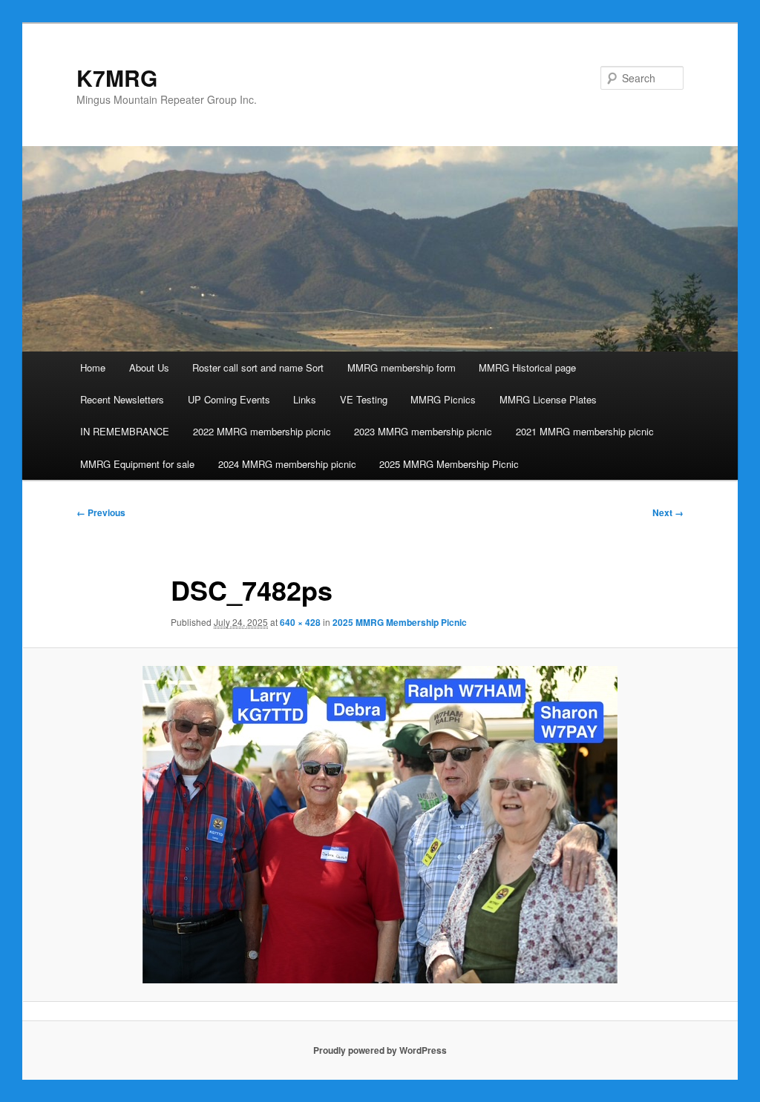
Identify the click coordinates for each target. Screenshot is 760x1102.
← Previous (100, 512)
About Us (149, 367)
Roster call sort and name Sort (258, 367)
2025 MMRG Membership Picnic (449, 464)
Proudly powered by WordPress (380, 1050)
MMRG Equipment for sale (137, 464)
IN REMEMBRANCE (124, 431)
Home (92, 367)
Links (304, 399)
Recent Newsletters (122, 399)
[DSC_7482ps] (380, 824)
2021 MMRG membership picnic (585, 431)
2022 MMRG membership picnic (262, 431)
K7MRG (116, 77)
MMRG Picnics (443, 399)
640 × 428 (300, 622)
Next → (668, 512)
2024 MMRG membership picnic (287, 464)
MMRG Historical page (527, 367)
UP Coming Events (229, 399)
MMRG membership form (401, 367)
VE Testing (363, 399)
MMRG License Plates (548, 399)
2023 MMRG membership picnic (423, 431)
